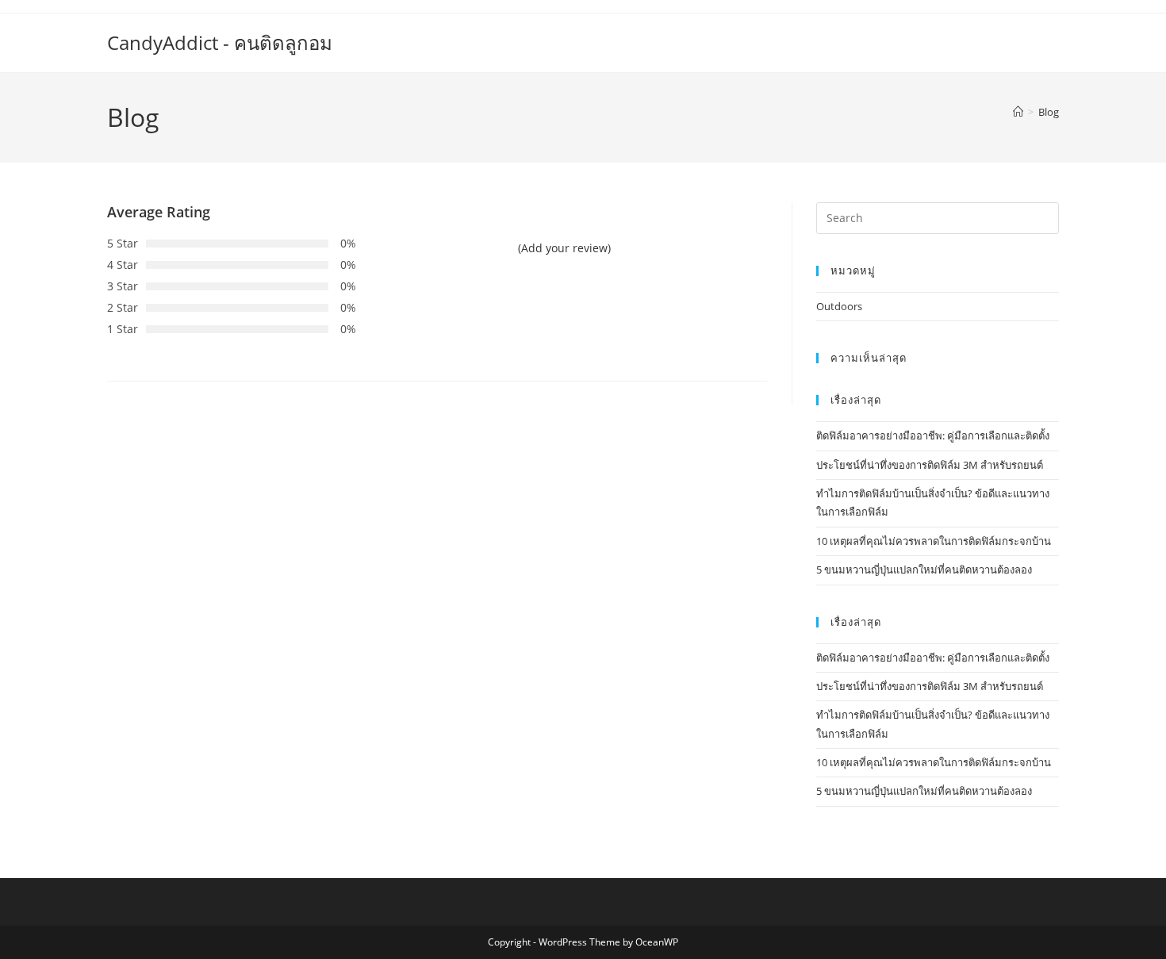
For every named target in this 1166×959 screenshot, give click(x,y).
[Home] (1018, 112)
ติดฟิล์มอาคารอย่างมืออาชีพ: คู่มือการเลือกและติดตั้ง (932, 435)
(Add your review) (564, 247)
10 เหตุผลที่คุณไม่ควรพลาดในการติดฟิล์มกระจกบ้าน (933, 541)
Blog (1048, 112)
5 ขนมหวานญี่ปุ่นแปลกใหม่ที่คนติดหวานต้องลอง (924, 569)
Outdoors (839, 306)
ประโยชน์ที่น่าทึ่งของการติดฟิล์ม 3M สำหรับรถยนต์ (929, 465)
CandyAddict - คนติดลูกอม (219, 42)
